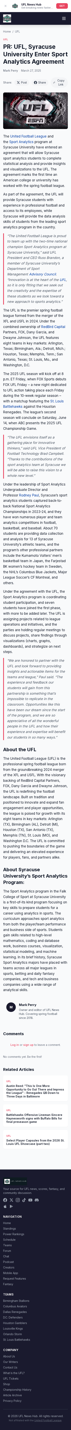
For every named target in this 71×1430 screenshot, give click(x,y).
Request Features (14, 1278)
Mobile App (10, 1273)
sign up (28, 1044)
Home (7, 31)
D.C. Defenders (13, 1317)
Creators (8, 1267)
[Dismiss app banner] (5, 6)
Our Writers (10, 1362)
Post (24, 82)
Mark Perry (10, 70)
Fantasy (8, 1284)
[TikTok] (24, 1200)
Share (42, 82)
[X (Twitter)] (11, 1200)
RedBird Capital (53, 327)
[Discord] (37, 1200)
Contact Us (10, 1367)
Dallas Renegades (15, 1312)
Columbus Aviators (15, 1306)
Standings (9, 1228)
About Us (9, 1356)
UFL (17, 31)
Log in (14, 1044)
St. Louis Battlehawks (16, 1339)
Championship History (17, 1389)
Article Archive (12, 1395)
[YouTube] (30, 1200)
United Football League (28, 136)
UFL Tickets (11, 1378)
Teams (7, 1245)
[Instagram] (18, 1200)
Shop (6, 1384)
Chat (6, 1256)
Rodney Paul (29, 495)
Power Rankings (13, 1234)
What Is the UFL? (14, 1373)
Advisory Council (42, 274)
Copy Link (60, 82)
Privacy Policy (12, 1400)
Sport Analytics (22, 142)
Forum (7, 1250)
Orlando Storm (12, 1334)
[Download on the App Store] (5, 1206)
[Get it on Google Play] (11, 1206)
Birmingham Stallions (16, 1300)
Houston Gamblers (15, 1323)
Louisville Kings (13, 1328)
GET (62, 5)
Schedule (9, 1239)
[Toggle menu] (64, 18)
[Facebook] (5, 1200)
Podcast (8, 1262)
